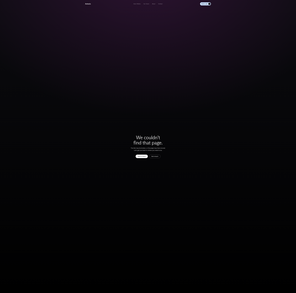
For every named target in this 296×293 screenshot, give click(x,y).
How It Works (137, 3)
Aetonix (88, 4)
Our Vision (146, 3)
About (153, 3)
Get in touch (154, 156)
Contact (160, 3)
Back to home (142, 156)
